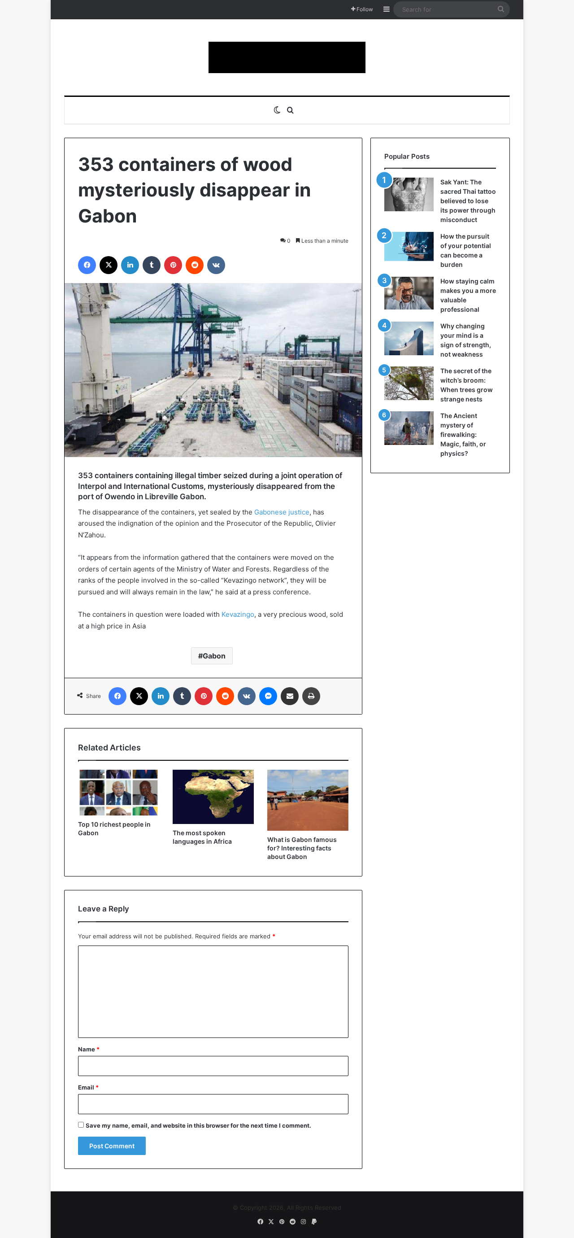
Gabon (214, 655)
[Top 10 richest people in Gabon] (118, 792)
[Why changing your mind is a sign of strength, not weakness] (409, 338)
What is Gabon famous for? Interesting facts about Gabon (302, 848)
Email (88, 1087)
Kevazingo (238, 614)
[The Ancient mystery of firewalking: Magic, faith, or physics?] (409, 428)
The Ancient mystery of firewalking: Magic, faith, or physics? (463, 434)
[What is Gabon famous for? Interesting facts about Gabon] (307, 800)
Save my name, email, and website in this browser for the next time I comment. (198, 1125)
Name (89, 1049)
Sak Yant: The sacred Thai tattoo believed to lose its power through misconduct (468, 200)
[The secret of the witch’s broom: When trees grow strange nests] (409, 383)
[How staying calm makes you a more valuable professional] (409, 293)
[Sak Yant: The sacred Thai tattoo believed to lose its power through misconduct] (409, 194)
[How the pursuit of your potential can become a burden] (409, 248)
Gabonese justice (281, 512)
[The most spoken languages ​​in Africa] (213, 797)
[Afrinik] (287, 57)
